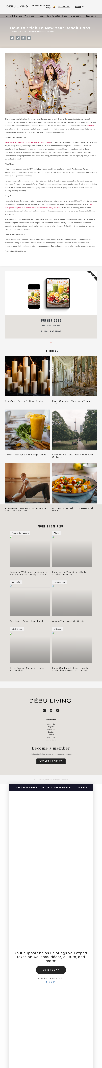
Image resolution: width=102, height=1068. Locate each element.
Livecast (91, 16)
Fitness (41, 16)
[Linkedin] (51, 710)
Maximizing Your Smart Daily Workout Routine (69, 573)
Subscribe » (64, 6)
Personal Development (37, 31)
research (90, 126)
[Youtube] (57, 710)
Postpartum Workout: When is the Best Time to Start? (26, 509)
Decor (65, 16)
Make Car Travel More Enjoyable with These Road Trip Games (71, 669)
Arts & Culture (14, 16)
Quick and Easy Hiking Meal (26, 621)
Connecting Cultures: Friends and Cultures (72, 455)
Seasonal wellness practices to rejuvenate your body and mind (29, 573)
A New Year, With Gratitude (68, 621)
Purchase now (51, 331)
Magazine (76, 16)
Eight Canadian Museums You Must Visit (73, 402)
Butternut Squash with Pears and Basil (72, 509)
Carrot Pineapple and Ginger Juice (25, 454)
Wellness (29, 16)
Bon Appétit (53, 16)
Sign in (51, 982)
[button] (12, 38)
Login (78, 6)
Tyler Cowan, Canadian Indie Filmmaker (27, 669)
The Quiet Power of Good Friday (24, 401)
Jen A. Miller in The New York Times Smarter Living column (28, 142)
